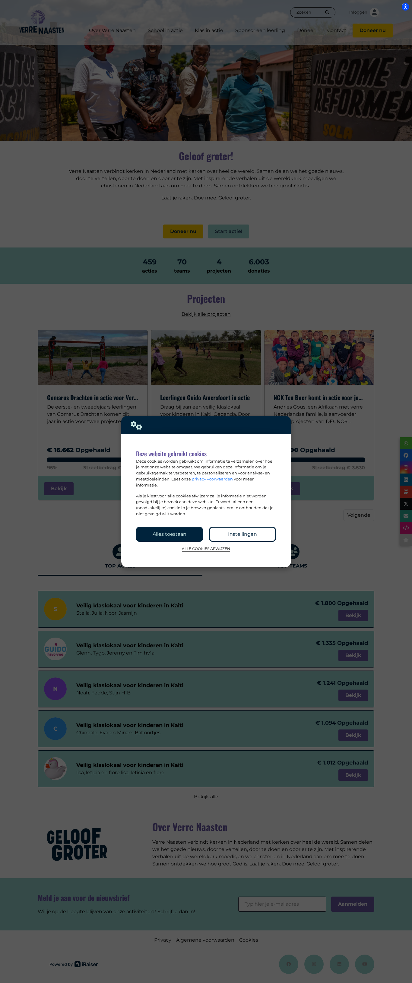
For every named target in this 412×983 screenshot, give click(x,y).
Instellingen (242, 534)
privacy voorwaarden (212, 479)
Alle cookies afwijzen (206, 549)
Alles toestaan (169, 534)
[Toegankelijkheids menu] (405, 6)
